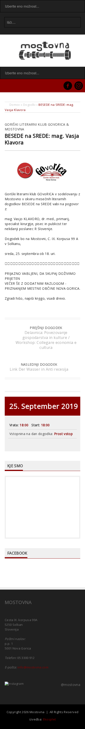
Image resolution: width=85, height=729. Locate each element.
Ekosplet (49, 719)
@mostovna (70, 684)
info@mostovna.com (32, 667)
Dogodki (29, 104)
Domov (14, 104)
